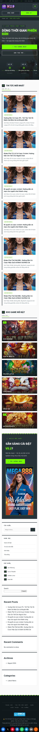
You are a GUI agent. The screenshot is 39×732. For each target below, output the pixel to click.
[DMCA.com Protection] (19, 714)
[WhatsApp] (22, 729)
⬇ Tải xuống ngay (19, 47)
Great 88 (8, 579)
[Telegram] (26, 729)
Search (6, 588)
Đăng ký (29, 13)
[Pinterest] (12, 729)
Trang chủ (5, 18)
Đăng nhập (10, 13)
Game (32, 705)
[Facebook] (3, 729)
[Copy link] (36, 729)
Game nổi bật (7, 542)
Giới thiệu (6, 550)
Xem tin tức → (19, 53)
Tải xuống (7, 554)
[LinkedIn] (17, 729)
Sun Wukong (10, 567)
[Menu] (35, 6)
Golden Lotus (10, 575)
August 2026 (12, 663)
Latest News (12, 681)
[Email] (31, 729)
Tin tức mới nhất (8, 546)
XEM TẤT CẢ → (6, 89)
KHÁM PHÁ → (5, 315)
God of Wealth (10, 571)
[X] (8, 729)
